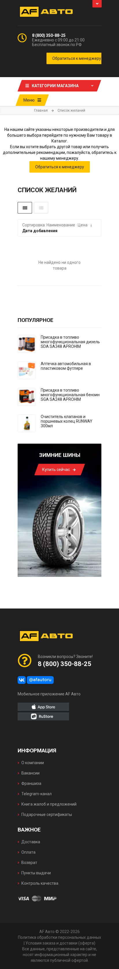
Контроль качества (39, 883)
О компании (32, 762)
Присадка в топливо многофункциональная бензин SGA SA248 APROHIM (70, 395)
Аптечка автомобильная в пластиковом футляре (66, 366)
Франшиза (31, 783)
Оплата (28, 852)
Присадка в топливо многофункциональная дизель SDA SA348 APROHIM (70, 342)
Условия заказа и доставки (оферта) (60, 943)
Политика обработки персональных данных (59, 937)
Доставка (30, 842)
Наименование (61, 225)
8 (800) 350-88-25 (49, 35)
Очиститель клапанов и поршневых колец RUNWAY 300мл (66, 421)
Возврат (29, 862)
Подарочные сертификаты (46, 814)
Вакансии (30, 773)
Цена (83, 225)
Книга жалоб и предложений (49, 804)
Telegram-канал (36, 793)
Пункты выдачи (36, 873)
